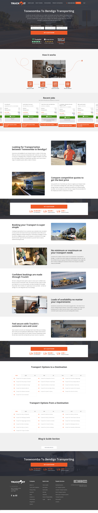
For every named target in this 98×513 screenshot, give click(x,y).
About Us (32, 485)
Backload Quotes (59, 485)
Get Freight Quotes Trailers (29, 124)
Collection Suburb (48, 25)
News (31, 494)
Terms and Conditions (34, 487)
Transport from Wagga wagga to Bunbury (23, 420)
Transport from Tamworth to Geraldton (47, 420)
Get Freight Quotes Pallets (47, 125)
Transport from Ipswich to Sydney (46, 391)
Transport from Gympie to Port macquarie (72, 388)
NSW (16, 375)
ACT (72, 375)
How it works (45, 485)
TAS (62, 375)
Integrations (32, 501)
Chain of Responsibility (47, 497)
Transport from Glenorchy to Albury (71, 391)
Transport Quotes (59, 497)
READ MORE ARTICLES (49, 447)
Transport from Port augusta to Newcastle (23, 378)
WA (44, 375)
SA (53, 375)
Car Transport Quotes (60, 487)
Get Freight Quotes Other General (10, 125)
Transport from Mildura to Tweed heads (48, 384)
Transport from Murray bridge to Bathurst (72, 381)
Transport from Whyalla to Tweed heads (48, 381)
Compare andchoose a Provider (55, 88)
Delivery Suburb (59, 25)
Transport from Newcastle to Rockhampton (72, 427)
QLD (26, 375)
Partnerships (32, 499)
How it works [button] (39, 3)
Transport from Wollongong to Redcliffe (23, 417)
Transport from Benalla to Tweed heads (72, 384)
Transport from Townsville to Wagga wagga (72, 378)
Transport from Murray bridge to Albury (48, 388)
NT (81, 375)
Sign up (49, 499)
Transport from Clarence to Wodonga (47, 427)
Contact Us (32, 497)
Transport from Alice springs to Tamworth (23, 381)
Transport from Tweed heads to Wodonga (72, 420)
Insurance (32, 492)
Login (44, 499)
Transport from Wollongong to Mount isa (72, 424)
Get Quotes (45, 487)
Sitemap (44, 492)
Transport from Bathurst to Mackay (47, 414)
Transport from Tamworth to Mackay (47, 424)
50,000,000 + (37, 211)
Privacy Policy (32, 489)
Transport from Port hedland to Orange (23, 384)
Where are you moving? (36, 25)
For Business (47, 3)
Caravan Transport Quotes (61, 489)
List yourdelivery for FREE (30, 88)
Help (84, 3)
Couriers (57, 501)
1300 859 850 (71, 3)
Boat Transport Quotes (61, 492)
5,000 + (63, 211)
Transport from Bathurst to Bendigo (22, 424)
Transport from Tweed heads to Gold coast (72, 417)
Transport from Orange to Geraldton (22, 430)
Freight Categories (57, 3)
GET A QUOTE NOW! (49, 32)
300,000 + (51, 211)
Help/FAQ (45, 494)
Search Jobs (31, 3)
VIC (35, 375)
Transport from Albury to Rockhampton (47, 417)
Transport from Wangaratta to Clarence (47, 378)
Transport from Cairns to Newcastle (22, 394)
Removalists (58, 499)
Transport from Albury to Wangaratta (22, 414)
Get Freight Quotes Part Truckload (65, 125)
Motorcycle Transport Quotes (62, 494)
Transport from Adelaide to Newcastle (22, 391)
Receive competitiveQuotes (42, 88)
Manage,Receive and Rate (67, 88)
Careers (31, 504)
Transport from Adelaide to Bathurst (22, 388)
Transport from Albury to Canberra (22, 427)
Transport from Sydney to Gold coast (71, 414)
